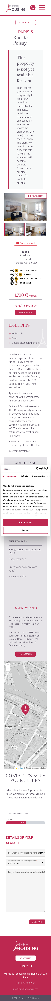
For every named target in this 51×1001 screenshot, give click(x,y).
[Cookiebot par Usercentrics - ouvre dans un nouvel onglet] (36, 469)
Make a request (26, 312)
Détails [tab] (24, 476)
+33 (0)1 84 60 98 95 (26, 305)
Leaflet (20, 768)
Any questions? (25, 654)
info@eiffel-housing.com (25, 989)
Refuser (25, 530)
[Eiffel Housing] (15, 8)
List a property (25, 958)
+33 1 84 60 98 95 (25, 983)
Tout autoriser (25, 522)
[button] (14, 229)
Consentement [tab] (10, 476)
